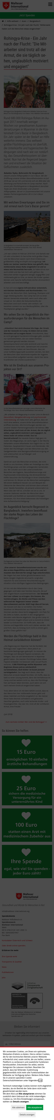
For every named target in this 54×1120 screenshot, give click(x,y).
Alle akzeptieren (35, 1107)
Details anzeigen (27, 1114)
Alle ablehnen (18, 1107)
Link (40, 1080)
